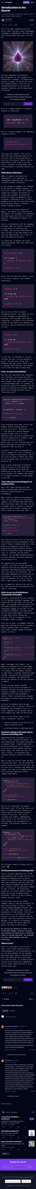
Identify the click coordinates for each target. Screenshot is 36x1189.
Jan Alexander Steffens (11, 1026)
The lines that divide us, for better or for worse (12, 1144)
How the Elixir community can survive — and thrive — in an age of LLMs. (13, 1122)
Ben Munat (8, 1060)
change (13, 609)
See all (5, 1153)
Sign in (32, 2)
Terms (21, 1177)
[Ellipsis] (33, 1026)
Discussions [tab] (14, 1112)
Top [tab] (3, 1112)
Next (30, 999)
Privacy (17, 1177)
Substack (9, 1185)
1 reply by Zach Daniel (13, 1096)
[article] (18, 1122)
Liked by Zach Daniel (11, 1028)
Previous (6, 999)
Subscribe (26, 2)
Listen (32, 20)
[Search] (33, 1112)
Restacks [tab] (12, 1011)
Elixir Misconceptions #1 (10, 1131)
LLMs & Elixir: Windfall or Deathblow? (10, 1118)
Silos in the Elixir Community (11, 1141)
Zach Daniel (8, 19)
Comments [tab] (5, 1011)
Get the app (26, 1181)
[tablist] (8, 1010)
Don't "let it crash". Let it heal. (9, 1133)
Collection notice (28, 1177)
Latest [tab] (7, 1112)
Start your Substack (13, 1181)
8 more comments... (6, 1104)
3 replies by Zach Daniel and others (16, 1054)
